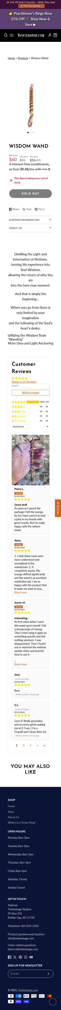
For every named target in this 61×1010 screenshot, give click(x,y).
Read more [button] (20, 592)
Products (23, 58)
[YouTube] (31, 957)
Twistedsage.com (28, 990)
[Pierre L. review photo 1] (30, 460)
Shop (11, 811)
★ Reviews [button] (58, 508)
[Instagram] (25, 957)
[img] (30, 499)
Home (11, 58)
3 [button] (30, 745)
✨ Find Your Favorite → (31, 6)
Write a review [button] (30, 392)
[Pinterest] (20, 957)
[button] (28, 132)
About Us (13, 817)
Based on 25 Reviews (24, 381)
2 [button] (23, 745)
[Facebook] (9, 957)
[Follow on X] (15, 957)
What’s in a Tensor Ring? (22, 822)
